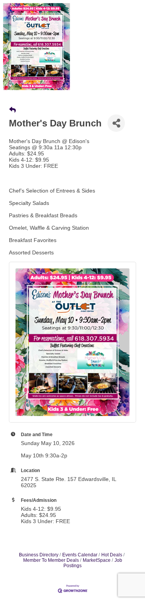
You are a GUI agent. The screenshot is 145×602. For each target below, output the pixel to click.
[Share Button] (116, 123)
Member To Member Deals (51, 560)
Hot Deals (111, 555)
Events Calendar (79, 555)
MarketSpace (97, 560)
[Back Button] (12, 110)
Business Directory (38, 555)
